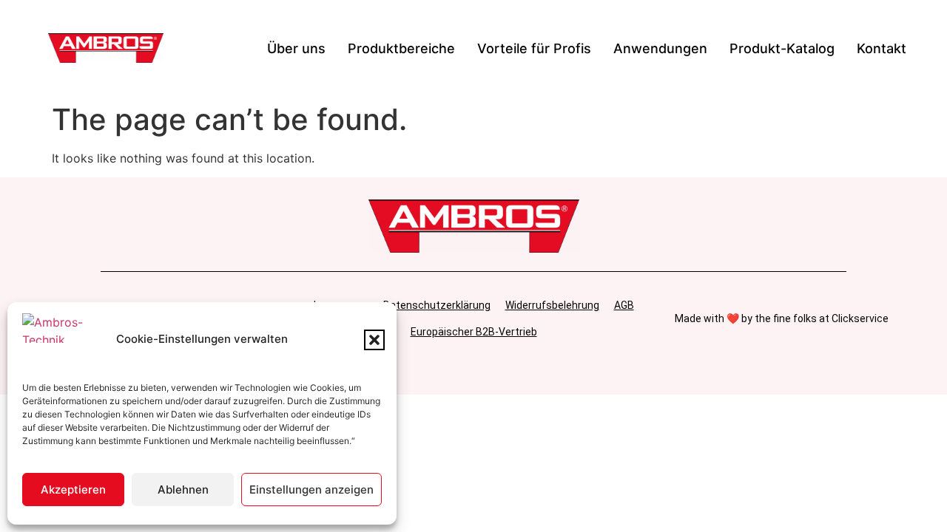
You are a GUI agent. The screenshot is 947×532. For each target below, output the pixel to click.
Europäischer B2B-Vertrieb (474, 332)
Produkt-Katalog (782, 48)
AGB (624, 305)
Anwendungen (660, 48)
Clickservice (860, 318)
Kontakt (881, 48)
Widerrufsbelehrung (552, 305)
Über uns (296, 48)
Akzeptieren (73, 489)
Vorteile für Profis (534, 48)
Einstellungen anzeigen (311, 489)
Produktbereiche (401, 48)
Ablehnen (183, 489)
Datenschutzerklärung (437, 305)
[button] (374, 339)
